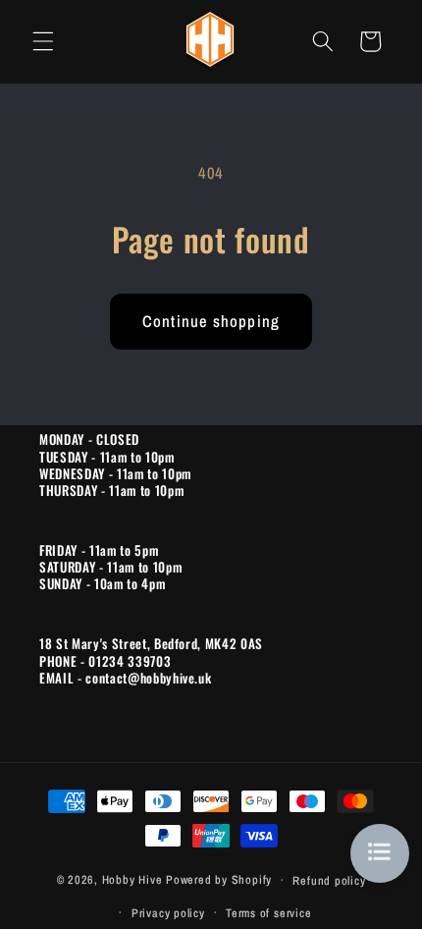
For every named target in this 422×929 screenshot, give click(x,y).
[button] (43, 41)
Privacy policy (168, 912)
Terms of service (268, 912)
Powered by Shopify (219, 879)
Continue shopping (211, 321)
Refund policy (328, 880)
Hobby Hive (132, 879)
